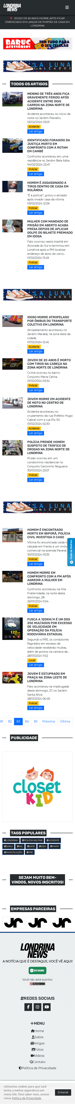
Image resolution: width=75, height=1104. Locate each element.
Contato (39, 1062)
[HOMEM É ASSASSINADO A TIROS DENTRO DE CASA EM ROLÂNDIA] (12, 186)
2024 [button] (43, 846)
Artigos (39, 1043)
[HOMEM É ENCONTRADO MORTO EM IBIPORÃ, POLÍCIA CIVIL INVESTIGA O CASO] (12, 535)
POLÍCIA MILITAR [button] (33, 840)
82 (10, 721)
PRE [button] (30, 852)
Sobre (38, 1037)
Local (32, 660)
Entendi (63, 1092)
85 (36, 721)
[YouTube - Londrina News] (47, 1007)
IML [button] (21, 846)
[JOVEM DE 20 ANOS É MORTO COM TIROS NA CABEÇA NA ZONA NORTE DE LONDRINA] (12, 364)
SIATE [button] (32, 846)
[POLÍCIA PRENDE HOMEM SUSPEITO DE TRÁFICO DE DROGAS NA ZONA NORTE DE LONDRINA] (12, 447)
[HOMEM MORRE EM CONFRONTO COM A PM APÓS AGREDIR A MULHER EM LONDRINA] (12, 576)
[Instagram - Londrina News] (37, 1007)
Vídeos (39, 1056)
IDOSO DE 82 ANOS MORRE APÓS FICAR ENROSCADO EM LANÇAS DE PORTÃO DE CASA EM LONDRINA (37, 22)
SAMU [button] (9, 846)
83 (18, 721)
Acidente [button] (53, 840)
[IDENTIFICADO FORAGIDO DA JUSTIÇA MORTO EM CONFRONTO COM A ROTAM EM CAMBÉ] (12, 145)
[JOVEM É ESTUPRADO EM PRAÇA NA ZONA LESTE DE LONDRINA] (12, 677)
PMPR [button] (55, 846)
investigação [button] (14, 852)
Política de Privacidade (39, 1068)
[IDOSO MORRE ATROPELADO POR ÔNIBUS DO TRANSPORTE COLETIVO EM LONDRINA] (12, 321)
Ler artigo (35, 131)
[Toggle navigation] (67, 7)
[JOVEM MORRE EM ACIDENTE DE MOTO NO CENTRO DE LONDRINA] (12, 402)
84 (27, 721)
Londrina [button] (12, 840)
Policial (33, 169)
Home (39, 1031)
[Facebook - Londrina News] (28, 1007)
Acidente (34, 126)
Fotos (39, 1049)
